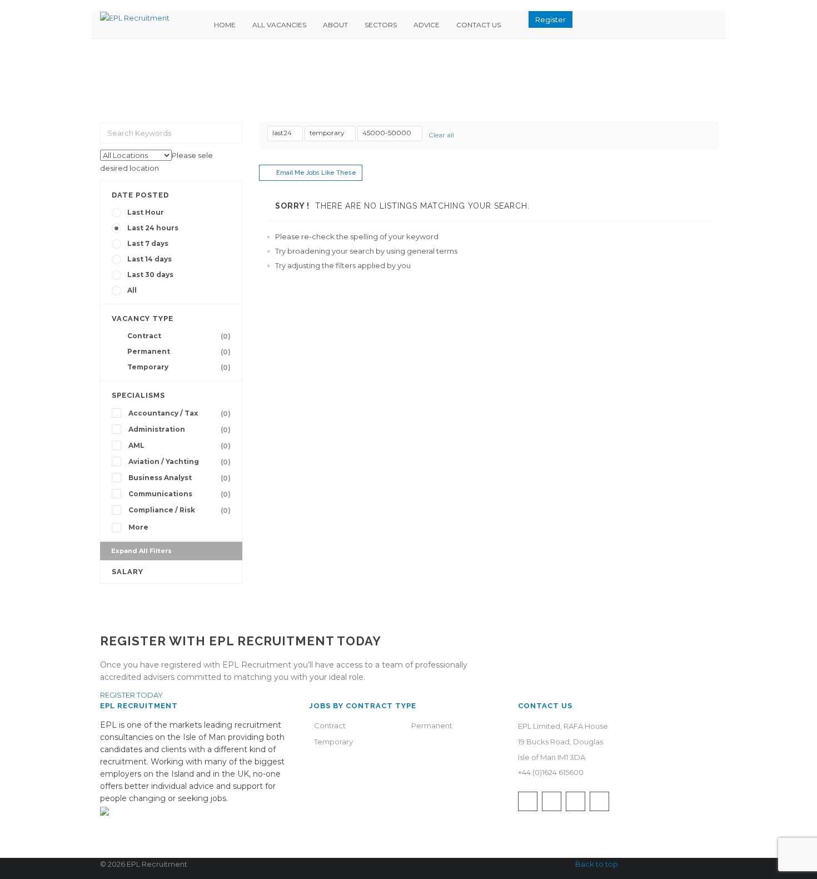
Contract (179, 336)
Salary (127, 571)
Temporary (179, 367)
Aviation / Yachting (179, 461)
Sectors (381, 25)
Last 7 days (147, 243)
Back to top (596, 864)
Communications (179, 494)
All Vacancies (279, 25)
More (138, 527)
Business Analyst (179, 477)
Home (225, 25)
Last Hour (145, 212)
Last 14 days (149, 259)
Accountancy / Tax (179, 413)
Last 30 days (150, 274)
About (335, 25)
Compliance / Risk (179, 510)
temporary (327, 133)
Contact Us (478, 25)
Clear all (441, 135)
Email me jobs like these (316, 172)
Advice (427, 25)
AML (179, 445)
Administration (179, 429)
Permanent (179, 351)
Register (550, 19)
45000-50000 (386, 133)
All (132, 290)
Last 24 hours (152, 228)
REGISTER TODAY (131, 694)
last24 (282, 133)
